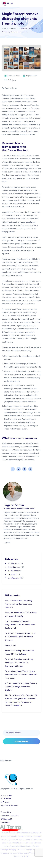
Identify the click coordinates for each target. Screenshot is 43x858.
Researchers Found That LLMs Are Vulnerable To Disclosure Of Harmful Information (21, 674)
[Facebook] (13, 469)
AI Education (13, 563)
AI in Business (14, 567)
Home (4, 28)
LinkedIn (7, 542)
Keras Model (10, 645)
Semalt (14, 769)
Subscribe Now (21, 741)
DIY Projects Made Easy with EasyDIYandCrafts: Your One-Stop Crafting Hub (20, 624)
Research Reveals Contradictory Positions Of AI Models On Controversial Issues (19, 662)
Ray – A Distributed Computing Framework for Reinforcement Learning (18, 604)
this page (24, 853)
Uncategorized (14, 578)
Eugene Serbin (11, 88)
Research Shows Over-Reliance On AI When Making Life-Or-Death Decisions (20, 636)
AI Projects (13, 28)
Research (12, 574)
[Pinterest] (24, 469)
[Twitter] (18, 469)
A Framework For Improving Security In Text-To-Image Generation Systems (21, 686)
